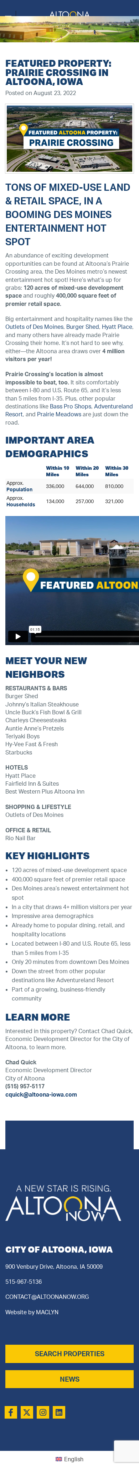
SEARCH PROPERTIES (69, 1353)
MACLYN (47, 1312)
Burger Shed (82, 326)
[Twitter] (27, 1412)
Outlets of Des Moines (34, 326)
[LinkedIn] (59, 1412)
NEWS (69, 1379)
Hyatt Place (117, 326)
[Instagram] (43, 1412)
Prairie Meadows (59, 414)
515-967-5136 (23, 1281)
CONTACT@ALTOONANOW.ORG (47, 1296)
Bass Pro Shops (70, 406)
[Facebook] (11, 1412)
